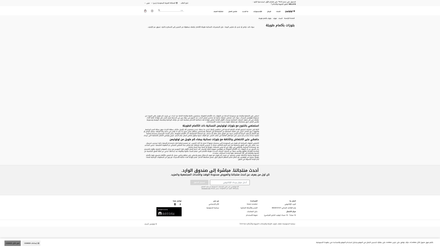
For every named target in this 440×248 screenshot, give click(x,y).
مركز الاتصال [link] (291, 212)
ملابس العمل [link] (232, 11)
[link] (169, 211)
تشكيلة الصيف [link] (218, 11)
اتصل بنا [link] (293, 201)
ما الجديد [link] (245, 11)
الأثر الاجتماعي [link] (214, 204)
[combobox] (171, 10)
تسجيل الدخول (199, 182)
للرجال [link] (269, 11)
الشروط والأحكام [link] (253, 224)
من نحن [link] (216, 201)
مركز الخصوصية (206, 188)
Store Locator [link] (252, 204)
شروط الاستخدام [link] (251, 215)
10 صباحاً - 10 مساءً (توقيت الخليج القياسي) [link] (280, 215)
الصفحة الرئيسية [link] (289, 18)
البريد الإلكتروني (290, 204)
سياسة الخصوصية (212, 208)
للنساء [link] (278, 11)
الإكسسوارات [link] (257, 11)
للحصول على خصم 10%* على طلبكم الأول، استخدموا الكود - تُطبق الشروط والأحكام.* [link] (274, 3)
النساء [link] (280, 18)
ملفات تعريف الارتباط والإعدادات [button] (271, 224)
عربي (148, 3)
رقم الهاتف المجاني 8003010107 (284, 208)
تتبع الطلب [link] (184, 3)
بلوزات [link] (275, 18)
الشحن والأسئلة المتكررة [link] (249, 208)
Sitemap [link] (242, 224)
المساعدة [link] (253, 201)
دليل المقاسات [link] (252, 212)
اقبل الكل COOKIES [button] (12, 243)
